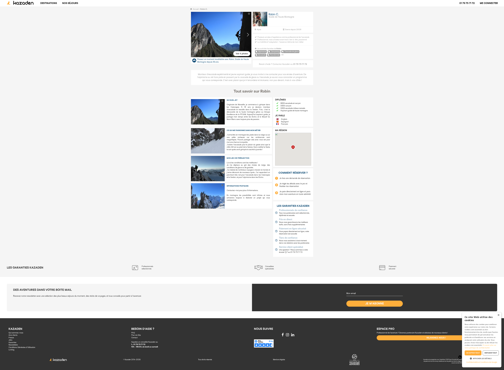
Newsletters (13, 345)
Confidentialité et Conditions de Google (481, 362)
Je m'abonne (374, 303)
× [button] (498, 315)
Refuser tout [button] (491, 353)
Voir (242, 54)
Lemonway (435, 361)
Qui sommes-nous (16, 333)
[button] (194, 34)
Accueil (196, 9)
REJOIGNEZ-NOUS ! (436, 338)
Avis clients (13, 335)
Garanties (12, 342)
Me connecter (489, 3)
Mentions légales (279, 360)
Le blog (11, 350)
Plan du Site (136, 335)
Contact (134, 338)
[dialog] (481, 339)
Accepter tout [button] (473, 353)
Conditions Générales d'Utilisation (22, 347)
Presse (11, 338)
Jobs (10, 340)
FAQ (133, 333)
